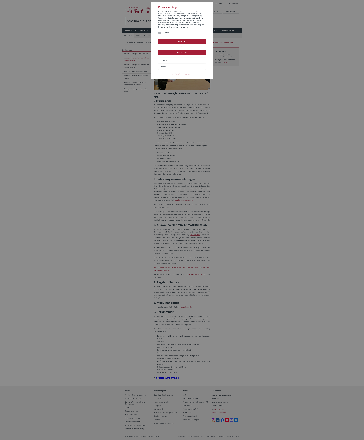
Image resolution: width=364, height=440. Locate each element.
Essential (165, 33)
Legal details (176, 74)
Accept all (182, 41)
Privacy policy (187, 74)
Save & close (182, 52)
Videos (178, 33)
